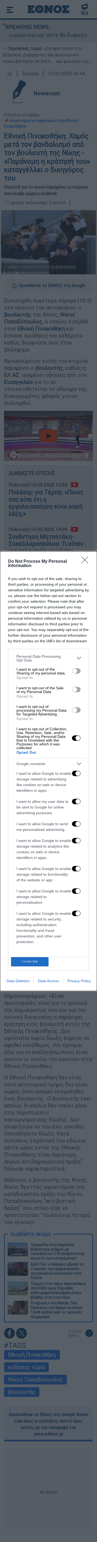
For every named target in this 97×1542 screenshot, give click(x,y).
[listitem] (48, 658)
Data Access (48, 981)
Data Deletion (18, 981)
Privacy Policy (79, 981)
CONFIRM (30, 961)
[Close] (86, 562)
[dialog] (48, 771)
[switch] (76, 671)
